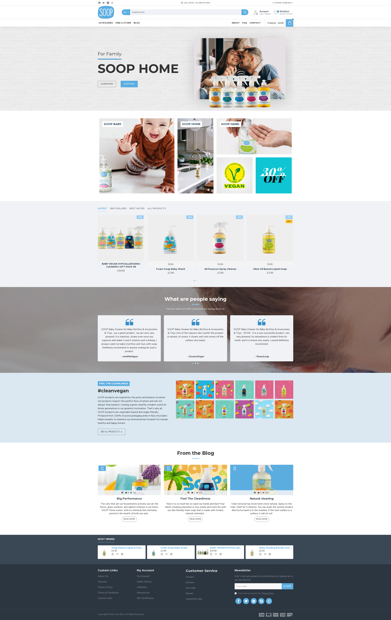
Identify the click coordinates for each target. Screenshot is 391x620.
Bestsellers (118, 208)
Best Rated (137, 208)
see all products (110, 431)
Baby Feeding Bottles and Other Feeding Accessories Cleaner (275, 547)
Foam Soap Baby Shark (170, 268)
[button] (194, 280)
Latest (102, 208)
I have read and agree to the (256, 593)
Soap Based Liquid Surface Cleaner (127, 547)
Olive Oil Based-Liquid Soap (270, 268)
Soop (171, 263)
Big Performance (129, 498)
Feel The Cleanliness (195, 498)
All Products (157, 208)
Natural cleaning (262, 498)
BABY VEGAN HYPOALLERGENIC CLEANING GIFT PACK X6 (121, 265)
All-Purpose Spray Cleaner (220, 268)
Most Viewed (106, 539)
